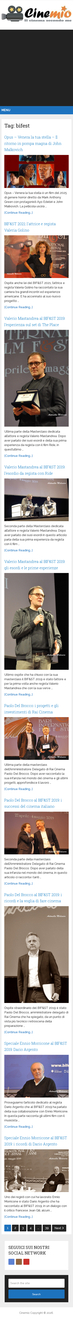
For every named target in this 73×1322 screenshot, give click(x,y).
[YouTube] (26, 1262)
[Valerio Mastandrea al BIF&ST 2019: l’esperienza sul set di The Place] (36, 378)
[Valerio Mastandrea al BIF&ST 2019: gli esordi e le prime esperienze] (36, 621)
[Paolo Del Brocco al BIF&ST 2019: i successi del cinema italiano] (36, 833)
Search (36, 1294)
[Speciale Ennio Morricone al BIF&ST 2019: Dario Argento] (36, 1076)
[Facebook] (11, 1262)
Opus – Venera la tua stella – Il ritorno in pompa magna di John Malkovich (32, 143)
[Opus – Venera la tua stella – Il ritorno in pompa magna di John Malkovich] (36, 171)
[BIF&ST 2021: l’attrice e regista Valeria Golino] (36, 256)
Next (58, 1228)
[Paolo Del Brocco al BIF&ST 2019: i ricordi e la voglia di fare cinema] (36, 954)
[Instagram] (19, 1262)
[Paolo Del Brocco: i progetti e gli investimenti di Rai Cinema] (36, 738)
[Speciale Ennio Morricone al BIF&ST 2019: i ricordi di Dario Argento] (36, 1170)
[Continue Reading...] (18, 212)
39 (47, 1228)
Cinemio (24, 1312)
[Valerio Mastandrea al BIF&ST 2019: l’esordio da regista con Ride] (36, 499)
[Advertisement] (36, 68)
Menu (5, 110)
